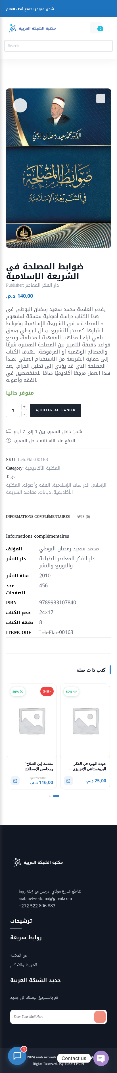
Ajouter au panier (55, 410)
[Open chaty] (101, 1058)
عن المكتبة (18, 956)
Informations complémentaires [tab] (38, 517)
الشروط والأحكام (23, 965)
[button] (100, 98)
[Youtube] (82, 10)
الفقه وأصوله (36, 485)
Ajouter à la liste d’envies (20, 105)
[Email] (93, 10)
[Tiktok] (104, 10)
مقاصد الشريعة (21, 492)
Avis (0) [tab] (83, 517)
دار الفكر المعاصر (42, 285)
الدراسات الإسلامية (71, 485)
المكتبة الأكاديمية (42, 468)
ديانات (45, 492)
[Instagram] (71, 10)
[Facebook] (61, 10)
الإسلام (99, 485)
